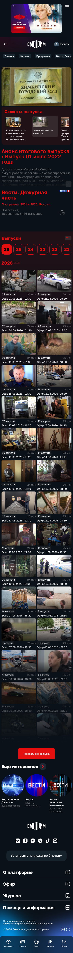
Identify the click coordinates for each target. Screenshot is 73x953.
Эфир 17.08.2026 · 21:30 (16, 425)
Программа (43, 56)
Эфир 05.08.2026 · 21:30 (52, 678)
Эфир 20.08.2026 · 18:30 (52, 330)
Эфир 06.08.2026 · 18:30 (17, 678)
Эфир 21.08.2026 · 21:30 (16, 298)
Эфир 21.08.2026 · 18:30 (52, 298)
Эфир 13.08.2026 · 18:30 (52, 488)
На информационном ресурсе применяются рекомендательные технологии (28, 922)
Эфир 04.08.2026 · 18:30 (17, 742)
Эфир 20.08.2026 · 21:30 (17, 330)
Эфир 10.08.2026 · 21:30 (16, 583)
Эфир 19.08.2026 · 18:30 (52, 361)
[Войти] (56, 44)
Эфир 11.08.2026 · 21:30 (16, 552)
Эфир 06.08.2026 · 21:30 (52, 647)
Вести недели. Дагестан (11, 801)
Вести (29, 799)
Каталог (25, 56)
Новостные (10, 210)
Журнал (12, 895)
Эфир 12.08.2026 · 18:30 (52, 520)
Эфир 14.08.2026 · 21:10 (51, 456)
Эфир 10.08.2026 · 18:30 (52, 583)
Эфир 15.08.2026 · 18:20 (16, 456)
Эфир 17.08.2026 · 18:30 (52, 425)
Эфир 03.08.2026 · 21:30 (52, 742)
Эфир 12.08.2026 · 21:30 (16, 520)
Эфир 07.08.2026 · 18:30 (16, 647)
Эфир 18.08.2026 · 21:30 (16, 393)
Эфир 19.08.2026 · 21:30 (16, 361)
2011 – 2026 (29, 204)
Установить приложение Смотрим (36, 855)
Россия (44, 204)
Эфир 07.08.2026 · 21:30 (52, 615)
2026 (17, 262)
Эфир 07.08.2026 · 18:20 (16, 615)
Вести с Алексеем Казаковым (56, 802)
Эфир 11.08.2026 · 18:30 (51, 552)
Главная (9, 56)
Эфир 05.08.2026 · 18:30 (17, 710)
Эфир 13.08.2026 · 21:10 (16, 488)
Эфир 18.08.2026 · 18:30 (52, 393)
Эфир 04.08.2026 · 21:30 (52, 710)
